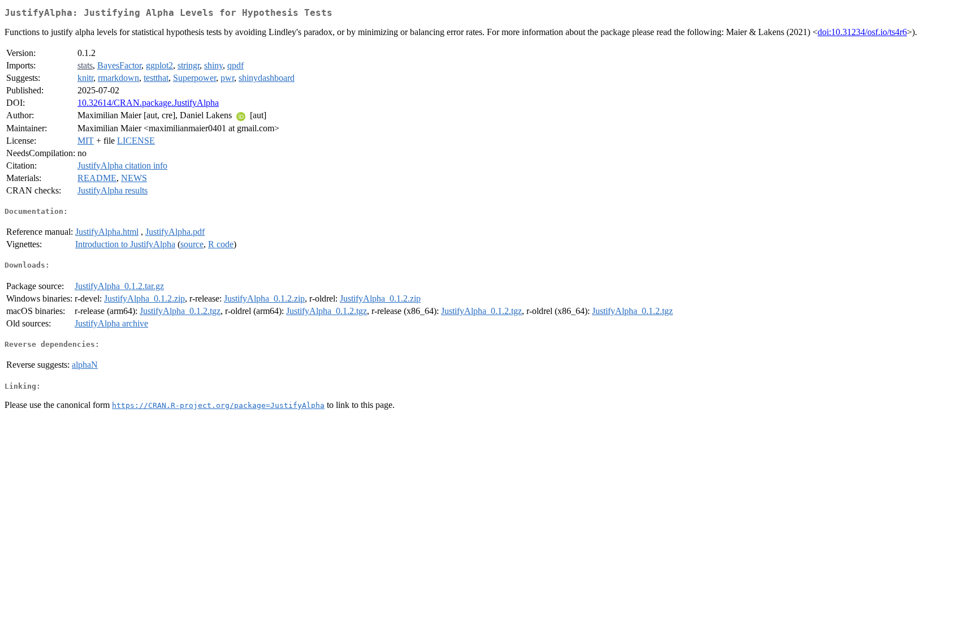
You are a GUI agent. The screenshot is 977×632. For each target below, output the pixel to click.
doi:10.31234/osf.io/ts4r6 (862, 32)
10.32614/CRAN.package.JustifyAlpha (148, 103)
